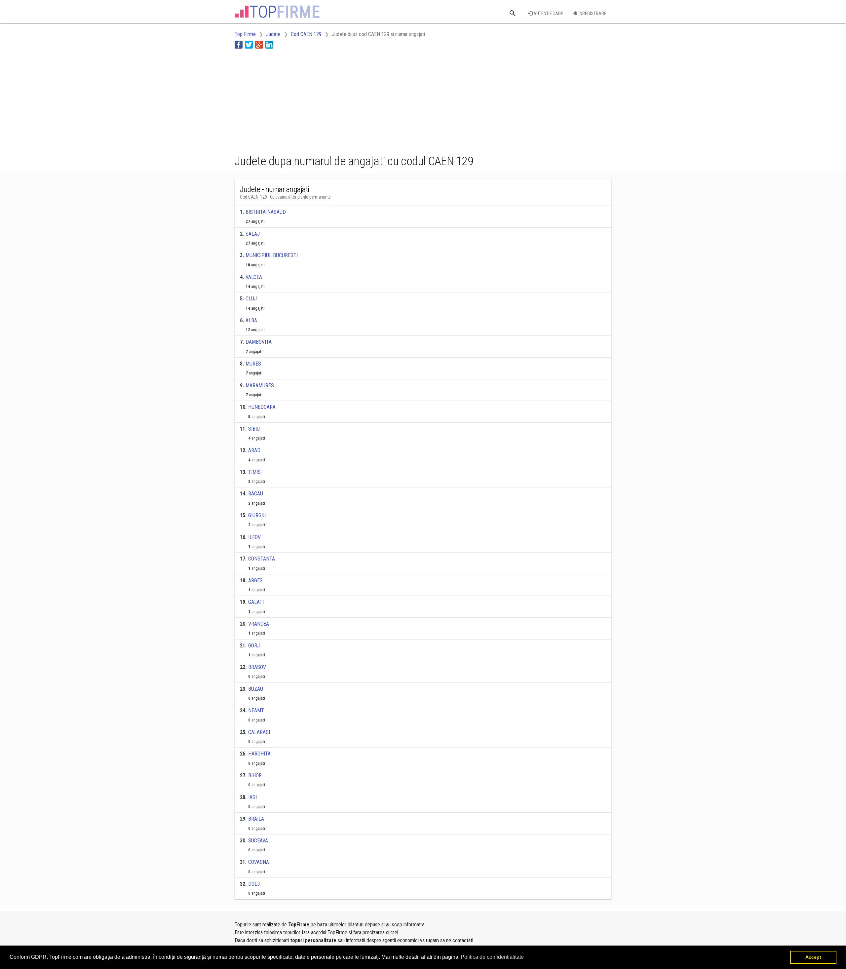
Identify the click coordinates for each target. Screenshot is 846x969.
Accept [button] (813, 957)
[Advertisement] (355, 100)
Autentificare (547, 13)
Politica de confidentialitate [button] (492, 957)
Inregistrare (592, 13)
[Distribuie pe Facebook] (239, 44)
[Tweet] (249, 44)
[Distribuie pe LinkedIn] (269, 44)
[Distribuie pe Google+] (259, 44)
